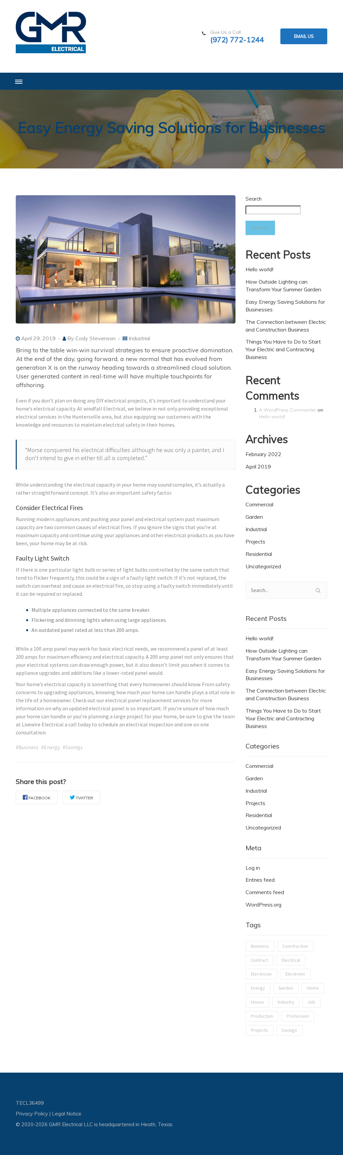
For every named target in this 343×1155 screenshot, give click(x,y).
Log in (253, 867)
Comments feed (265, 892)
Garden (254, 516)
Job (311, 1002)
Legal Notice (66, 1113)
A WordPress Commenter (287, 410)
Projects (255, 541)
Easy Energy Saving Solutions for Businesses (285, 305)
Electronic (295, 974)
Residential (259, 554)
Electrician (261, 974)
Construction (295, 946)
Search (254, 199)
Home (312, 988)
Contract (259, 960)
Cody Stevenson (95, 338)
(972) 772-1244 (237, 39)
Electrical (290, 960)
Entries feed (260, 879)
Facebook (39, 797)
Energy (258, 988)
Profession (297, 1016)
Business (260, 946)
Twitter (84, 797)
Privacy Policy (32, 1113)
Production (262, 1016)
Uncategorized (263, 566)
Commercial (259, 504)
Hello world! (259, 269)
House (257, 1002)
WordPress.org (263, 904)
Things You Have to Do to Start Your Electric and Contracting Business (283, 349)
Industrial (139, 338)
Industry (285, 1002)
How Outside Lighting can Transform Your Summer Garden (283, 285)
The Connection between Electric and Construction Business (286, 325)
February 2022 (263, 454)
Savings (289, 1030)
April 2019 (258, 466)
